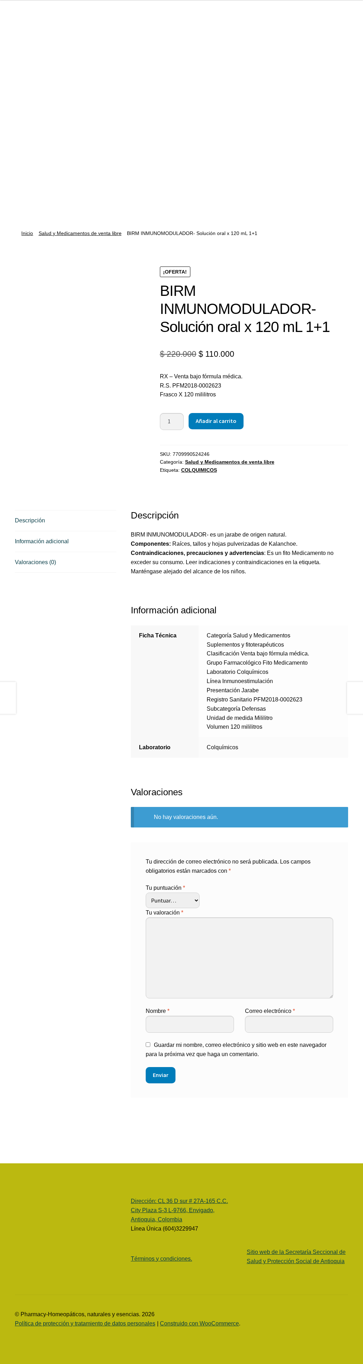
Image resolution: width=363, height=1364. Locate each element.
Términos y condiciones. (161, 1259)
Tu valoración (164, 913)
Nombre (157, 1011)
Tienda (23, 106)
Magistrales (29, 180)
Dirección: (144, 1201)
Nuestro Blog (25, 147)
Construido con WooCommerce (199, 1323)
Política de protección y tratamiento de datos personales (85, 1323)
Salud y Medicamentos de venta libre (80, 233)
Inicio (27, 233)
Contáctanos (31, 207)
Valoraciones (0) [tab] (35, 562)
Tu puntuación (165, 888)
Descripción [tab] (30, 520)
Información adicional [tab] (42, 541)
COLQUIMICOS (199, 470)
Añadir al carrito (216, 420)
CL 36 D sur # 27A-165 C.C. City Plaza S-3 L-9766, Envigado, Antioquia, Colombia (179, 1210)
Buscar (87, 22)
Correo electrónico (270, 1011)
